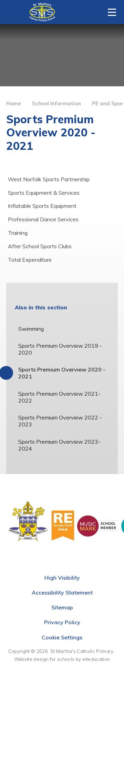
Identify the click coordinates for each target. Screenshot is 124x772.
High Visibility (62, 577)
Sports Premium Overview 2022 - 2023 (60, 421)
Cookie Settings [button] (62, 637)
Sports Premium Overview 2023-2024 (59, 445)
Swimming (31, 328)
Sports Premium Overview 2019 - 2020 (60, 349)
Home (13, 103)
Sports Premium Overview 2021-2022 (59, 397)
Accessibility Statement (62, 592)
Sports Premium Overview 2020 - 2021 (61, 373)
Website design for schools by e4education (62, 659)
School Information (56, 103)
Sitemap (62, 607)
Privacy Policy (62, 622)
